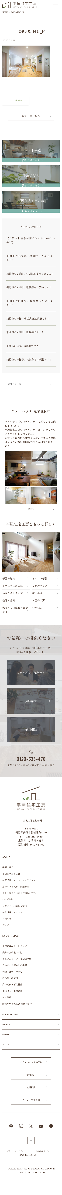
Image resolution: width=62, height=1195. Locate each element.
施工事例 (37, 593)
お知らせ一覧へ (31, 116)
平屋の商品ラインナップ (14, 946)
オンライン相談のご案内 (14, 905)
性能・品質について (12, 971)
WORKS (6, 1024)
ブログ (5, 924)
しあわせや (41, 1151)
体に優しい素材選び (12, 990)
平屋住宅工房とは (12, 585)
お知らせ (6, 918)
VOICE (5, 1044)
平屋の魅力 (8, 578)
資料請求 (31, 701)
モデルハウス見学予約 (31, 673)
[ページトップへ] (31, 1140)
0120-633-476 (31, 758)
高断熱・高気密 (10, 978)
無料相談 (31, 729)
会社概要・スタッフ (12, 912)
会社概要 (37, 608)
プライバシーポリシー (16, 1151)
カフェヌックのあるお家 (15, 97)
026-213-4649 (34, 836)
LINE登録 (7, 899)
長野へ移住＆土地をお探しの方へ (19, 892)
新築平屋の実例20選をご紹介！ (18, 1003)
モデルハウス (39, 585)
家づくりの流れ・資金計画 (15, 610)
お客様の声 (38, 600)
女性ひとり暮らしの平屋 (14, 965)
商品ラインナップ (12, 593)
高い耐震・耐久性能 (12, 984)
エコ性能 (6, 997)
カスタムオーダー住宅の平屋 (16, 958)
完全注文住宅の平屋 (12, 952)
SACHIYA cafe (26, 1155)
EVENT (5, 1034)
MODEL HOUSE (10, 1014)
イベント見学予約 (31, 1100)
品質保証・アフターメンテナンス (19, 880)
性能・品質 (8, 600)
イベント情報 (39, 578)
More (31, 508)
